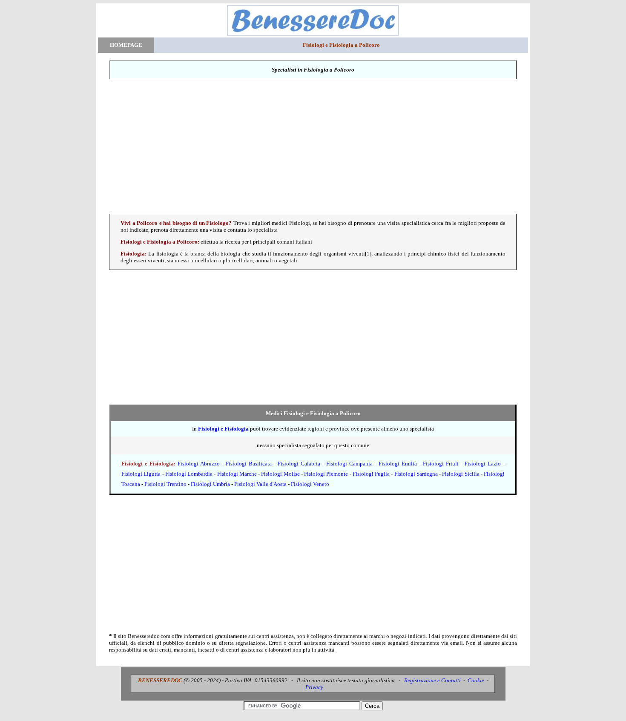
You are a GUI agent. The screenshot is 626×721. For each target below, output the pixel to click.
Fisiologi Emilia (398, 463)
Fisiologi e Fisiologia (223, 428)
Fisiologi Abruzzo (199, 463)
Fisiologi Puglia (371, 474)
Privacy (314, 687)
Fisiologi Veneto (310, 484)
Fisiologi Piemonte (326, 474)
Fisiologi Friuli (441, 463)
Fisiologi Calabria (299, 463)
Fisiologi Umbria (210, 484)
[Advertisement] (313, 146)
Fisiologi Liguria (141, 474)
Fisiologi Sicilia (460, 474)
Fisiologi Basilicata (249, 463)
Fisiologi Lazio (483, 463)
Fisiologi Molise (280, 474)
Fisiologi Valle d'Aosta (260, 484)
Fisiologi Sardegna (416, 474)
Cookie (476, 680)
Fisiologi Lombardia (188, 474)
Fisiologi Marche (237, 474)
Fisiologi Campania (349, 463)
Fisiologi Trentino (165, 484)
